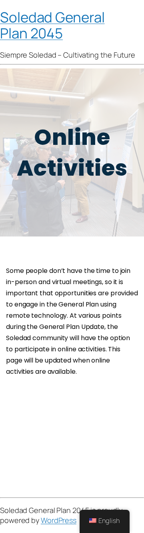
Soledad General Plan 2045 (52, 25)
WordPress (58, 520)
